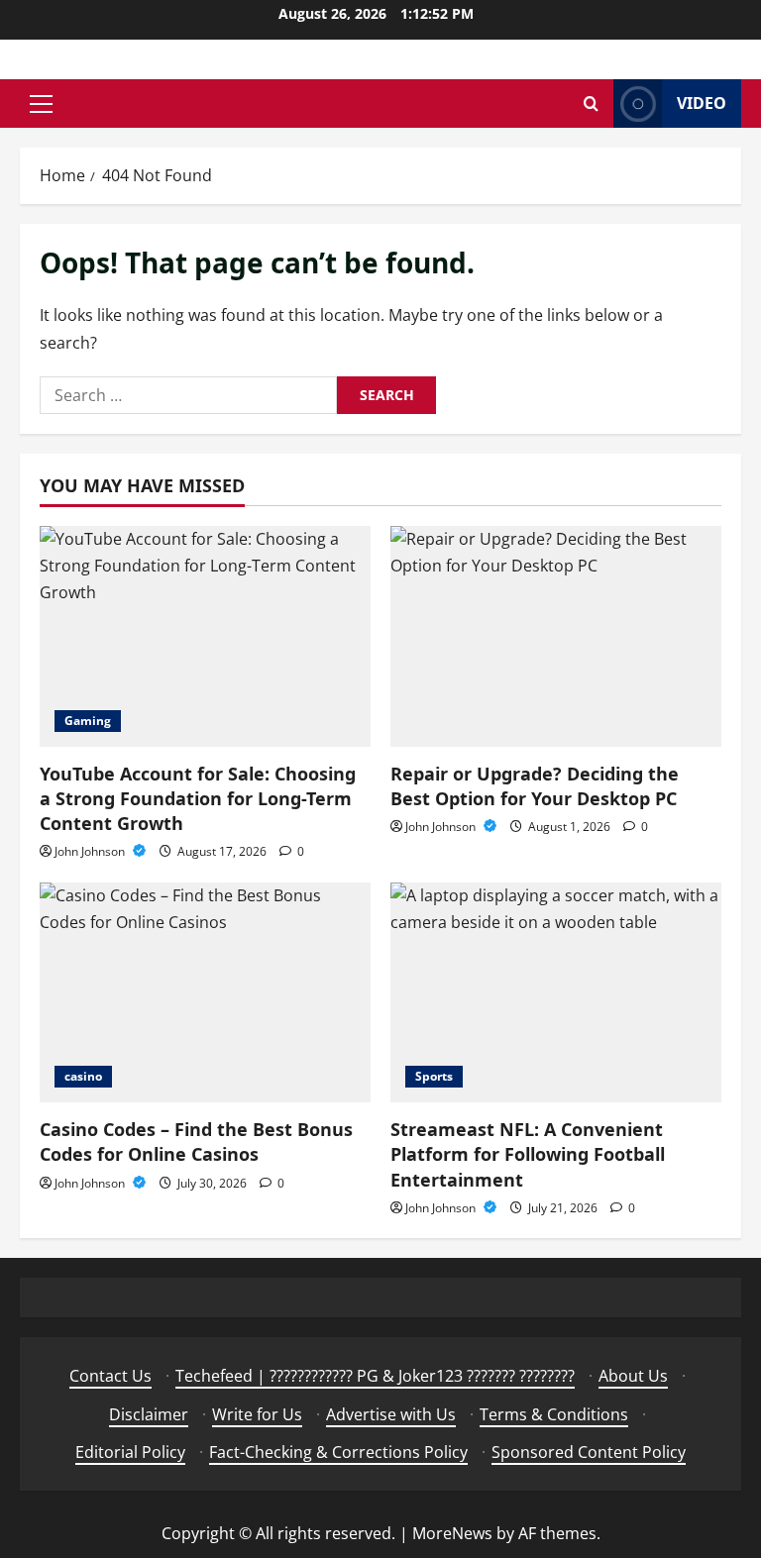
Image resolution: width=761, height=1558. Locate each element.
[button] (41, 104)
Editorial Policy (130, 1452)
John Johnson (91, 851)
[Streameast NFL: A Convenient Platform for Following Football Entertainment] (555, 993)
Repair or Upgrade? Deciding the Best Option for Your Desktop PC (534, 786)
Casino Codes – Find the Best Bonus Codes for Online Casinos (196, 1141)
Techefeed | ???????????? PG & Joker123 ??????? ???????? (375, 1376)
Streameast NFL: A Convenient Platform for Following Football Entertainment (527, 1154)
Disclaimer (148, 1414)
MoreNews (452, 1533)
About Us (633, 1376)
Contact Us (110, 1376)
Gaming (87, 720)
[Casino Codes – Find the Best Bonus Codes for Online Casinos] (205, 993)
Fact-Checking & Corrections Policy (338, 1452)
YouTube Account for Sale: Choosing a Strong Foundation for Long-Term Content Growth (198, 798)
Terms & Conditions (554, 1414)
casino (83, 1076)
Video (701, 103)
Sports (434, 1076)
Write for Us (257, 1414)
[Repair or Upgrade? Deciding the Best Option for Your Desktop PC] (555, 636)
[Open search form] (591, 103)
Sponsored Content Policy (588, 1452)
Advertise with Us (391, 1414)
